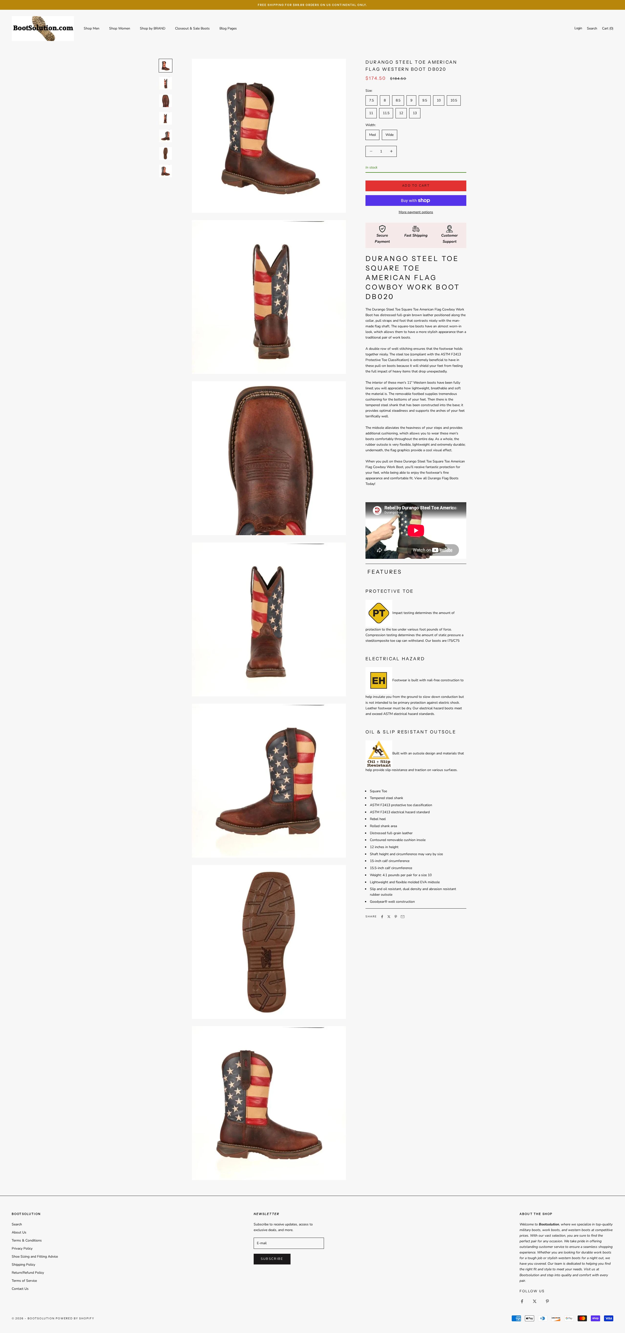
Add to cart (416, 185)
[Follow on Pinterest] (547, 1301)
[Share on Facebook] (382, 917)
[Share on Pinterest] (396, 917)
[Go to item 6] (165, 153)
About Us (19, 1232)
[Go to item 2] (165, 83)
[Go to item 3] (165, 101)
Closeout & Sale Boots (192, 28)
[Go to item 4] (165, 118)
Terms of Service (24, 1280)
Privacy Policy (22, 1248)
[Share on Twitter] (389, 917)
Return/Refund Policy (28, 1272)
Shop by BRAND (152, 28)
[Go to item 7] (165, 171)
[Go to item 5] (165, 136)
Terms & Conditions (27, 1240)
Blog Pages (228, 28)
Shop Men (91, 28)
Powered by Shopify (75, 1318)
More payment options (416, 212)
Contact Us (20, 1288)
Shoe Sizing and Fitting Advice (35, 1256)
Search (17, 1224)
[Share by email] (403, 917)
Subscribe (272, 1259)
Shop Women (119, 28)
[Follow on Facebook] (522, 1301)
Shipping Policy (23, 1264)
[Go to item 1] (165, 65)
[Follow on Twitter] (534, 1301)
